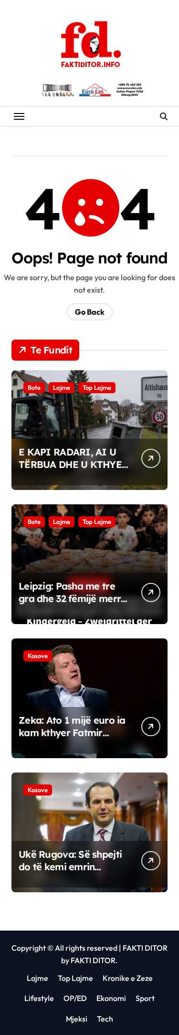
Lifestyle (39, 998)
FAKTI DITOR (145, 948)
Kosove (38, 656)
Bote (34, 387)
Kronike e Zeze (128, 978)
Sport (145, 998)
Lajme (61, 387)
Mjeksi (76, 1019)
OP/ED (75, 998)
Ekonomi (111, 998)
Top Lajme (97, 387)
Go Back (90, 312)
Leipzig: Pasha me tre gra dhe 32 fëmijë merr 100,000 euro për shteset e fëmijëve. (70, 604)
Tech (105, 1019)
